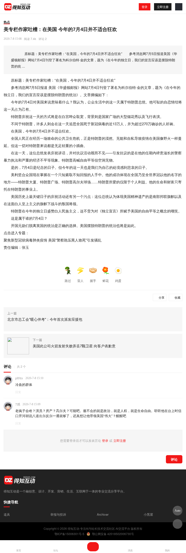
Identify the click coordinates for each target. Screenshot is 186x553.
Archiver (102, 514)
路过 (68, 280)
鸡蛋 (118, 280)
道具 (7, 514)
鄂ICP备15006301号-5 (69, 534)
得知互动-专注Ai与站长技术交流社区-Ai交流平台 (99, 528)
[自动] (177, 510)
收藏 (177, 297)
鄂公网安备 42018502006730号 (113, 534)
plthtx (19, 378)
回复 (18, 392)
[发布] (93, 546)
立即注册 (163, 7)
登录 (144, 7)
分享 (161, 297)
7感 (17, 404)
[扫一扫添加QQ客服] (177, 524)
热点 (7, 22)
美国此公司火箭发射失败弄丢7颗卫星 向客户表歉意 (74, 345)
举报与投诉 (58, 514)
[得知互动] (17, 7)
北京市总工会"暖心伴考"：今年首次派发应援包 (44, 319)
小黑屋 (148, 514)
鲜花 (105, 280)
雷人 (80, 280)
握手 (93, 280)
